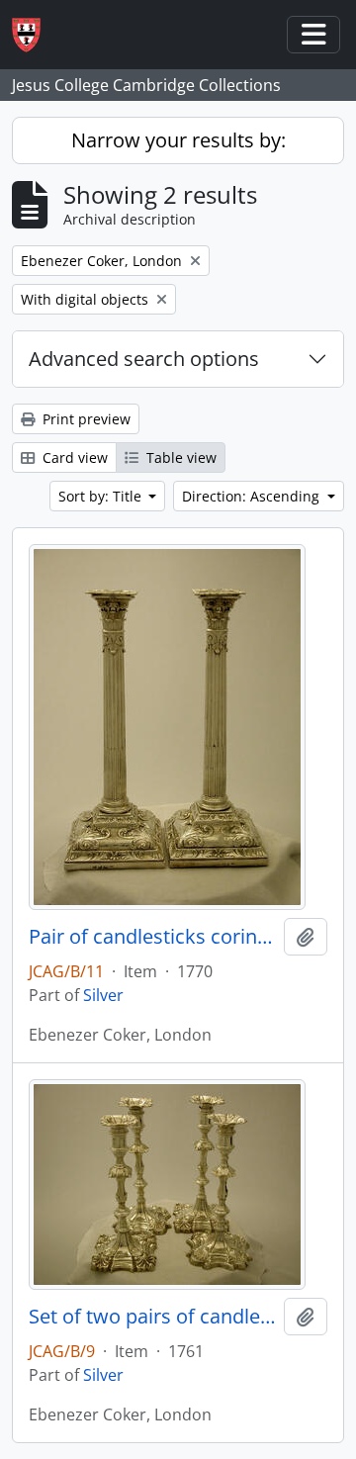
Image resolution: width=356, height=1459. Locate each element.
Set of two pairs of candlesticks (152, 1316)
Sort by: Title (101, 496)
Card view (73, 457)
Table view (179, 457)
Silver (103, 995)
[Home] (34, 35)
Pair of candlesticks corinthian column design (152, 937)
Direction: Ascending (252, 496)
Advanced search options (144, 358)
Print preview (85, 419)
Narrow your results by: (178, 140)
